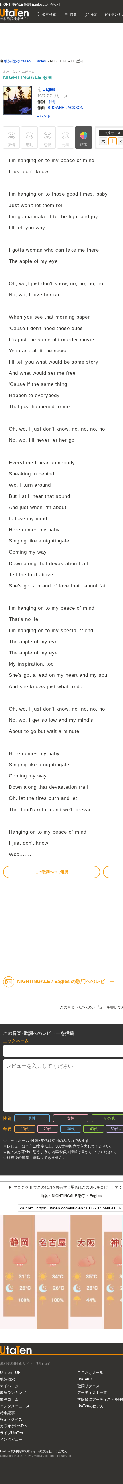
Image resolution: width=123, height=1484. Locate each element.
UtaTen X (85, 1379)
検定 (93, 15)
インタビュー (11, 1439)
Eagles (48, 89)
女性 (70, 1118)
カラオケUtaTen (13, 1426)
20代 (47, 1129)
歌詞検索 (48, 15)
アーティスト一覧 (92, 1392)
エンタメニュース (15, 1406)
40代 (94, 1129)
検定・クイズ (11, 1419)
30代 (71, 1129)
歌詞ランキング (13, 1392)
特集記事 (7, 1413)
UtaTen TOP (10, 1372)
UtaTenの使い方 (90, 1406)
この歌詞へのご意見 (51, 872)
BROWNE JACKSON (65, 108)
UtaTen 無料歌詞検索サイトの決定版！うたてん (34, 1451)
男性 (32, 1118)
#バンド (44, 116)
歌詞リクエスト (90, 1386)
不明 (51, 102)
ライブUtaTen (11, 1433)
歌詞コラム (9, 1399)
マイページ (9, 1386)
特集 (73, 15)
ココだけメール (90, 1372)
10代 (25, 1129)
